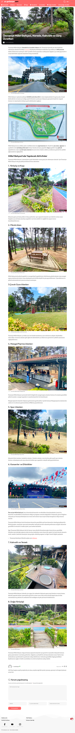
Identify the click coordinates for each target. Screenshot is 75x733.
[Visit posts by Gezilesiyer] (4, 42)
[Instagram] (66, 666)
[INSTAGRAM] (20, 724)
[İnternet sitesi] (62, 666)
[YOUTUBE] (12, 724)
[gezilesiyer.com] (11, 2)
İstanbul (13, 32)
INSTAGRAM (20, 726)
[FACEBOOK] (5, 724)
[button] (2, 2)
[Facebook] (64, 666)
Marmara (8, 32)
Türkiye (4, 32)
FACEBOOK (4, 726)
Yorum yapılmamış (9, 42)
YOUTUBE (12, 726)
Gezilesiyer (16, 666)
